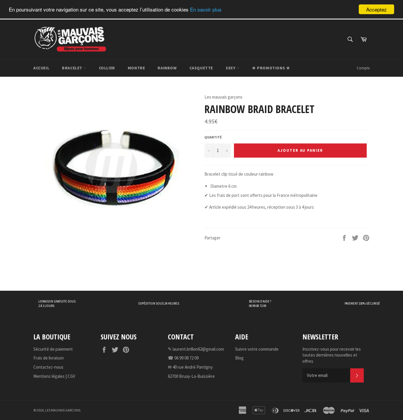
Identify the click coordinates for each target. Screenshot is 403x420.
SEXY (231, 68)
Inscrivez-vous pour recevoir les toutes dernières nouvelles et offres (331, 355)
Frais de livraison (48, 358)
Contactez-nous (48, 367)
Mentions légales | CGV (54, 376)
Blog (239, 358)
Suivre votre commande (257, 349)
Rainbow (167, 68)
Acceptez (376, 9)
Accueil (41, 68)
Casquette (201, 68)
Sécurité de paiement (53, 349)
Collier (107, 68)
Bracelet (72, 68)
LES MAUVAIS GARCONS (62, 410)
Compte (363, 68)
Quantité (213, 137)
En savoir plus (206, 9)
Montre (136, 68)
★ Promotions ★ (271, 68)
